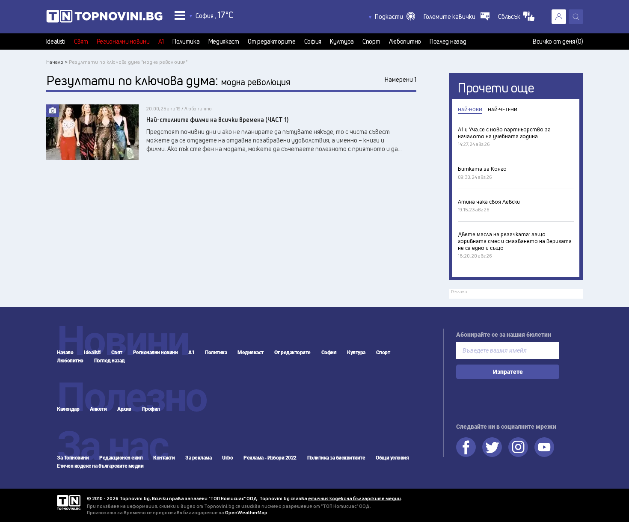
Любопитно (405, 41)
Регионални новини (123, 41)
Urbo (227, 458)
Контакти (164, 458)
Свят (81, 41)
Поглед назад (448, 41)
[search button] (576, 16)
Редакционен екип (120, 458)
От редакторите (272, 41)
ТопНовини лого (104, 18)
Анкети (98, 409)
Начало (65, 353)
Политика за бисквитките (336, 458)
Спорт (371, 41)
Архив (124, 409)
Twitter (492, 447)
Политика (186, 41)
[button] (395, 16)
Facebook (466, 447)
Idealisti (55, 41)
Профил (151, 409)
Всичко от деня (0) (558, 41)
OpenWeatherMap (246, 512)
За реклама (198, 458)
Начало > (57, 62)
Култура (342, 41)
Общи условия (392, 458)
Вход (559, 16)
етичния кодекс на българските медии (354, 498)
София (313, 41)
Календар (68, 409)
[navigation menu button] (180, 15)
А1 (161, 41)
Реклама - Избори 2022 (270, 458)
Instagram (518, 447)
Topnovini (68, 502)
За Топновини (73, 458)
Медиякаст (223, 41)
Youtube (544, 447)
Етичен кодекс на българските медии (100, 466)
